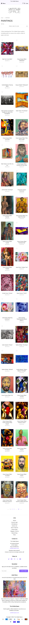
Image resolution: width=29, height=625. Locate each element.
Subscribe (23, 570)
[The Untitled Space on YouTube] (20, 559)
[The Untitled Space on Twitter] (9, 559)
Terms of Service (14, 527)
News (14, 534)
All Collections (14, 524)
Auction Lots (14, 525)
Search (14, 520)
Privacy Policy (14, 529)
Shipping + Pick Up (15, 531)
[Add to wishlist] (2, 40)
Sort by (2, 23)
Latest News (15, 575)
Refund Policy (14, 533)
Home (2, 17)
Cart (27, 3)
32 (18, 509)
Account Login (14, 522)
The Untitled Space (18, 617)
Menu (4, 3)
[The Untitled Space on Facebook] (11, 559)
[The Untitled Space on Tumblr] (17, 559)
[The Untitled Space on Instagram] (14, 559)
